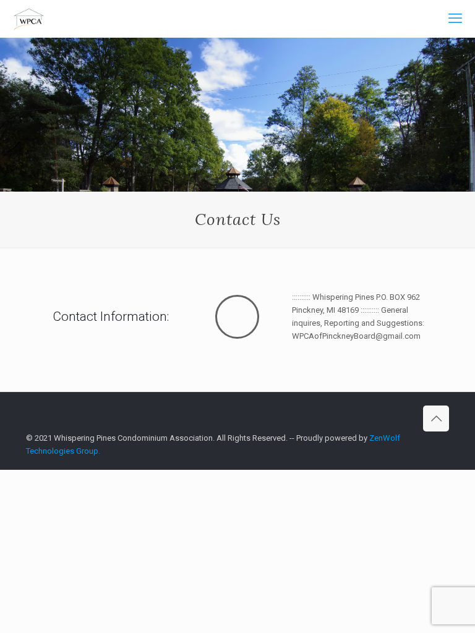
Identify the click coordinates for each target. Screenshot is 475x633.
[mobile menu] (455, 18)
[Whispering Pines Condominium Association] (29, 18)
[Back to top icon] (436, 418)
